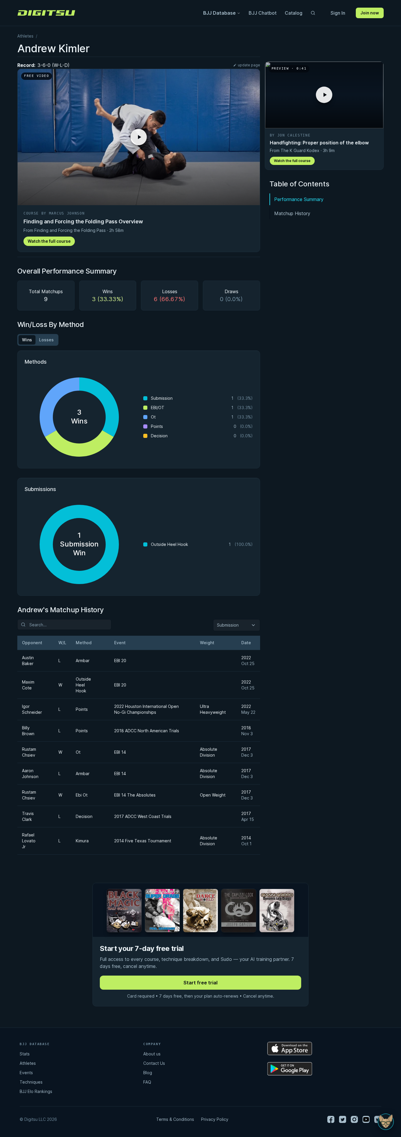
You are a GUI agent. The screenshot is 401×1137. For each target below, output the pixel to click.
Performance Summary (299, 199)
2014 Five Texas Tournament (142, 840)
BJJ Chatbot (263, 13)
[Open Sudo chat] (386, 1122)
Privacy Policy (214, 1119)
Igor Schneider (32, 709)
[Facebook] (330, 1119)
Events (26, 1072)
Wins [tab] (27, 339)
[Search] (313, 13)
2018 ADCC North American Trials (146, 730)
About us (152, 1053)
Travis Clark (28, 816)
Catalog (293, 13)
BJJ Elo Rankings (36, 1091)
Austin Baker (28, 660)
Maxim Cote (28, 684)
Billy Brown (28, 730)
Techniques (31, 1081)
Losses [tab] (46, 339)
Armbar (83, 660)
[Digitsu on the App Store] (289, 1048)
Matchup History (292, 213)
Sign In (338, 13)
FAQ (147, 1081)
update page (249, 65)
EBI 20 (120, 660)
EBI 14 (120, 752)
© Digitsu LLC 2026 (38, 1119)
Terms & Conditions (175, 1119)
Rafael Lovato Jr (29, 840)
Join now (369, 12)
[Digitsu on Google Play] (289, 1068)
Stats (25, 1053)
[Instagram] (354, 1119)
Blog (147, 1072)
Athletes (25, 35)
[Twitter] (342, 1119)
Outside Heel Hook (83, 685)
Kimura (82, 840)
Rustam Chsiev (29, 752)
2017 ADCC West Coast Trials (142, 816)
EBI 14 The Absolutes (135, 794)
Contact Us (154, 1063)
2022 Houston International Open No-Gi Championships (146, 709)
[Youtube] (366, 1119)
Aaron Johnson (30, 773)
